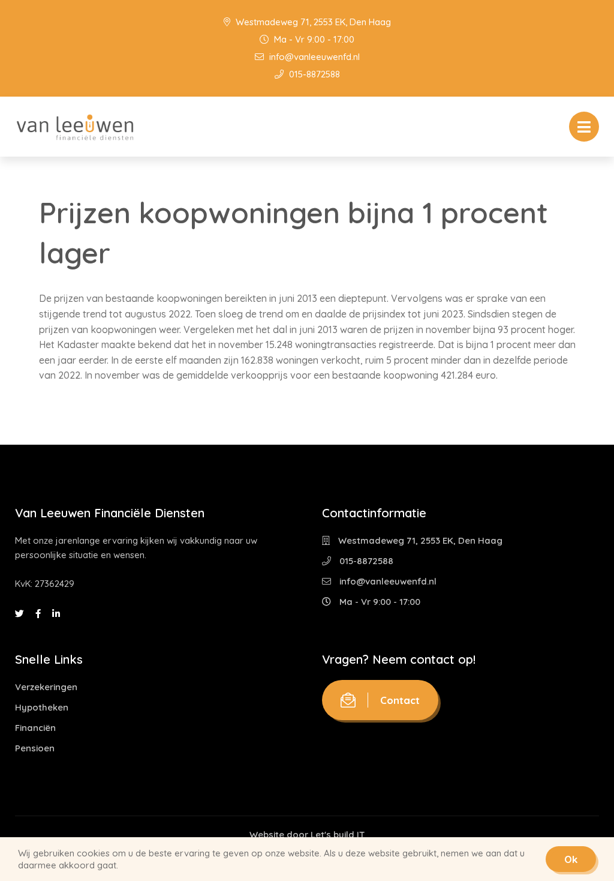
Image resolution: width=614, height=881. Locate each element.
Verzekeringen (46, 687)
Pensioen (35, 748)
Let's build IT (338, 834)
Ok (570, 859)
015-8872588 (313, 74)
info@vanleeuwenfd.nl (313, 56)
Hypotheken (41, 707)
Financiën (35, 727)
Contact (400, 700)
